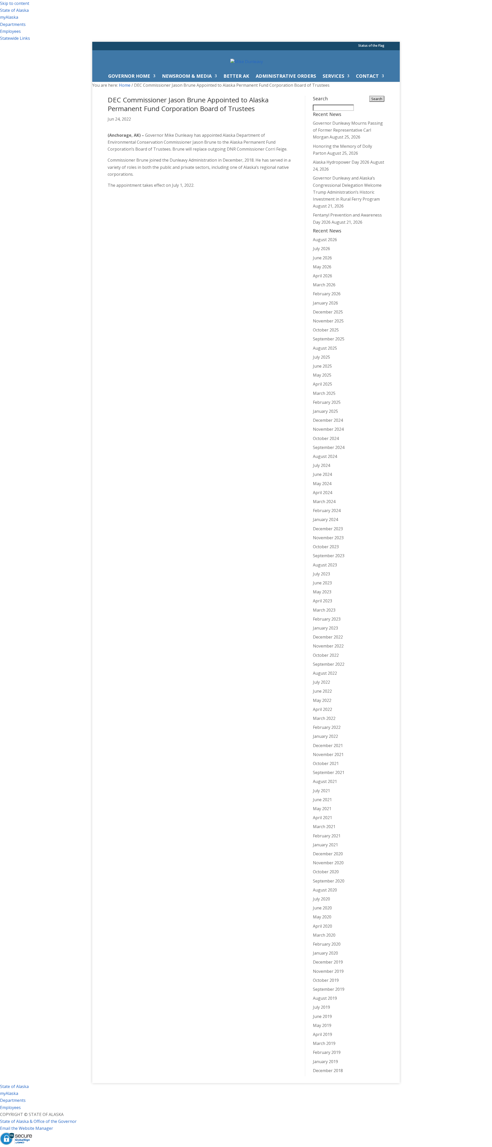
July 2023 (321, 574)
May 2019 (322, 1025)
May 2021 (322, 808)
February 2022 (327, 727)
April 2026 (322, 276)
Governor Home (129, 76)
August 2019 (325, 998)
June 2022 (322, 691)
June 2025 (322, 366)
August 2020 (325, 890)
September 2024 (328, 447)
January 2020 (325, 953)
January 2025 (325, 411)
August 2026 (325, 239)
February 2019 (327, 1052)
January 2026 (325, 303)
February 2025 (327, 402)
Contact (367, 76)
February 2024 (327, 510)
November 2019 (328, 971)
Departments (13, 24)
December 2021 (328, 745)
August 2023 (325, 565)
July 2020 (321, 899)
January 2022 (325, 736)
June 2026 (322, 258)
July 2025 (321, 357)
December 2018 (328, 1070)
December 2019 (328, 962)
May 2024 (322, 483)
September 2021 (328, 772)
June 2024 (322, 474)
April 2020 (322, 926)
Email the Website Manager (26, 1128)
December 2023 (328, 529)
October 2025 (326, 330)
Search (376, 98)
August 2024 (325, 456)
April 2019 (322, 1034)
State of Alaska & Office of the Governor (38, 1121)
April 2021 (322, 817)
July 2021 (321, 790)
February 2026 (327, 294)
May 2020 (322, 917)
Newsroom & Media (187, 76)
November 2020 (328, 863)
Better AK (236, 76)
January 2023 (325, 628)
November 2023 (328, 538)
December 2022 (328, 637)
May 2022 (322, 700)
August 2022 (325, 673)
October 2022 (326, 655)
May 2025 (322, 375)
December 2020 (328, 854)
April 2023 (322, 601)
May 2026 (322, 267)
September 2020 (328, 881)
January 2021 (325, 845)
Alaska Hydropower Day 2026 (341, 162)
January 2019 (325, 1061)
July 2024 (321, 465)
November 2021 (328, 754)
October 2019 (326, 980)
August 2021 (325, 781)
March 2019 (324, 1043)
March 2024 (324, 501)
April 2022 (322, 709)
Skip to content (14, 3)
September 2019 (328, 989)
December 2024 (328, 420)
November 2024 (328, 429)
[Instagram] (344, 47)
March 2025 (324, 393)
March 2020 (324, 935)
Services (333, 76)
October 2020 (326, 872)
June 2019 (322, 1016)
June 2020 (322, 908)
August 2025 (325, 348)
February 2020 (327, 944)
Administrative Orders (286, 76)
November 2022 (328, 646)
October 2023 (326, 547)
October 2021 (326, 763)
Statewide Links (15, 38)
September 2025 (328, 339)
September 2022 (328, 664)
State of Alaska (14, 10)
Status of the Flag (371, 46)
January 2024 (325, 519)
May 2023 (322, 592)
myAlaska (9, 17)
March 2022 (324, 718)
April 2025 (322, 384)
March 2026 (324, 285)
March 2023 (324, 610)
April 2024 (322, 492)
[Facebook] (330, 47)
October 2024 (326, 438)
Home (124, 85)
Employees (10, 31)
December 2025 (328, 312)
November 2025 (328, 321)
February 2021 (327, 836)
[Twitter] (337, 47)
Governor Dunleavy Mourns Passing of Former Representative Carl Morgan (348, 130)
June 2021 (322, 799)
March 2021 (324, 826)
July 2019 (321, 1007)
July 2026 (321, 248)
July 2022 (321, 682)
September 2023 (328, 555)
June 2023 (322, 583)
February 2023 (327, 619)
